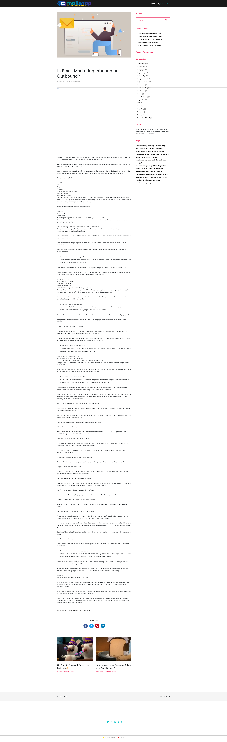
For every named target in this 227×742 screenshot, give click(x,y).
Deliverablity (141, 76)
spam (161, 163)
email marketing (141, 146)
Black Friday (140, 174)
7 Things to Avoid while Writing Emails (150, 36)
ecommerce (164, 154)
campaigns (65, 610)
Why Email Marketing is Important (148, 42)
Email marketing (142, 88)
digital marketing (142, 157)
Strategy (139, 171)
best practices (140, 148)
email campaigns (84, 610)
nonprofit (157, 177)
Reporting (140, 109)
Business (144, 163)
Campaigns (140, 70)
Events (139, 94)
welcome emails (153, 163)
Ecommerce (141, 85)
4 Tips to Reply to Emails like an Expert (150, 33)
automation (156, 154)
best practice (149, 177)
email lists (139, 168)
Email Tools (141, 91)
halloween (156, 180)
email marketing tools (143, 160)
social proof (140, 180)
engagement (150, 148)
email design (147, 168)
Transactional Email (143, 118)
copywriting (140, 154)
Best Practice (141, 67)
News (72, 671)
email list (155, 160)
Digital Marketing (73, 81)
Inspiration (140, 100)
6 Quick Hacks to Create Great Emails (149, 45)
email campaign (151, 171)
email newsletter (141, 151)
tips (143, 171)
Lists (138, 103)
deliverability (73, 610)
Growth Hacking (110, 671)
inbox (150, 151)
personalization (158, 174)
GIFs (166, 174)
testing (164, 177)
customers (149, 174)
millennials (148, 180)
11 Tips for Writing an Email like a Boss (150, 39)
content (159, 171)
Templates (140, 112)
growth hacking (158, 168)
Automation (141, 63)
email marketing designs (144, 183)
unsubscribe (140, 177)
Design (138, 163)
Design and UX (142, 79)
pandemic (139, 166)
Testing (139, 115)
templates (148, 154)
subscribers (159, 148)
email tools (162, 160)
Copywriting (141, 73)
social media (153, 157)
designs (145, 166)
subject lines (153, 166)
